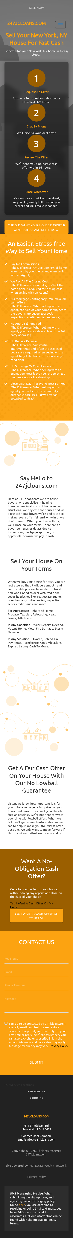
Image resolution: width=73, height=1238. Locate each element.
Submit (36, 1062)
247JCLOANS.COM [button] (26, 23)
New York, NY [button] (36, 1091)
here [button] (22, 1204)
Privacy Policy (59, 1046)
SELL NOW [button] (36, 7)
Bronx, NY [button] (36, 1097)
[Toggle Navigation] (60, 24)
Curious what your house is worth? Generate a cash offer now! (36, 227)
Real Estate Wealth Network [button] (47, 1165)
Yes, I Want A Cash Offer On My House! (37, 915)
